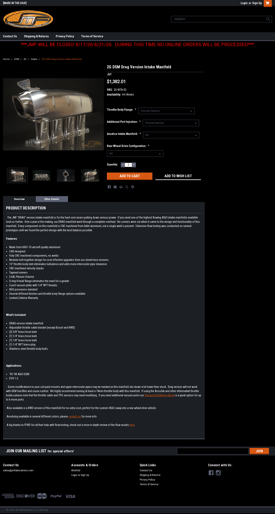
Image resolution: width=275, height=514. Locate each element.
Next (100, 114)
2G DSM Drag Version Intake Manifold (62, 59)
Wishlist (75, 470)
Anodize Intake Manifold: (124, 133)
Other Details (51, 199)
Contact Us (10, 36)
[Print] (121, 186)
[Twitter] (126, 186)
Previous (7, 114)
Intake (34, 59)
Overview (19, 199)
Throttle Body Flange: (121, 109)
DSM (16, 59)
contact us (74, 416)
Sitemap (43, 510)
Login (244, 3)
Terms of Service (92, 36)
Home (6, 59)
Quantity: (112, 164)
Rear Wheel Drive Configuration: (128, 146)
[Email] (115, 186)
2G (25, 59)
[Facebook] (109, 186)
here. (132, 425)
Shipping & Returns (36, 36)
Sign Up (257, 3)
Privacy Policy (65, 36)
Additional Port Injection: (124, 121)
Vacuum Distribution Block (160, 395)
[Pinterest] (132, 186)
